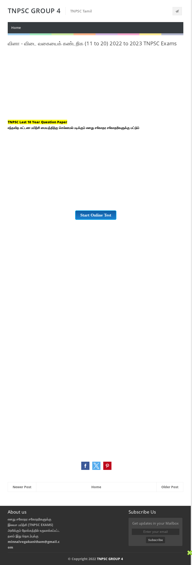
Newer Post (22, 487)
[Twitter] (177, 11)
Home (16, 27)
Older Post (169, 487)
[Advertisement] (95, 86)
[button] (85, 466)
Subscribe (155, 540)
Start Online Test (95, 215)
